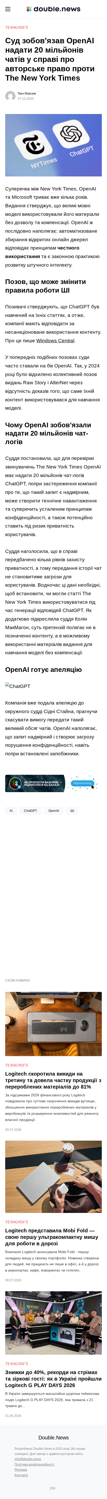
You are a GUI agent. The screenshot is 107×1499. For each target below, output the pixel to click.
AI (11, 811)
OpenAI (53, 811)
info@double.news (28, 1459)
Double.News (53, 1437)
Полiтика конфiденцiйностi (34, 1464)
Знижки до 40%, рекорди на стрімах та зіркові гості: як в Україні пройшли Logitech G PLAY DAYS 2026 (53, 1378)
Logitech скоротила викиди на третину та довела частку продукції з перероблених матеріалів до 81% (53, 1080)
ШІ (72, 811)
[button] (7, 9)
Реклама (21, 1470)
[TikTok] (60, 1488)
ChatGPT (30, 811)
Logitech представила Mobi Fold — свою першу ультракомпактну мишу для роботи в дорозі (51, 1237)
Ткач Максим (27, 93)
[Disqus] (53, 894)
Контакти (21, 1475)
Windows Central (55, 340)
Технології (16, 27)
